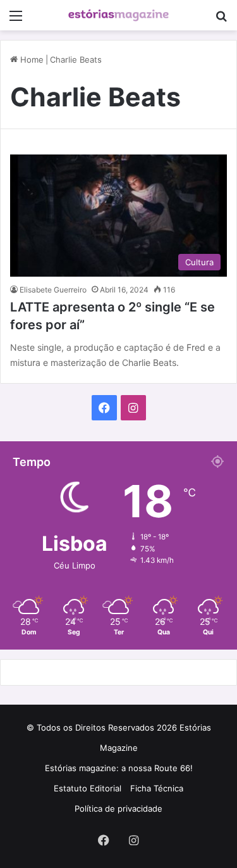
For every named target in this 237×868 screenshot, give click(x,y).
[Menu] (15, 20)
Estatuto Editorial (87, 788)
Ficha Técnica (156, 788)
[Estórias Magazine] (118, 15)
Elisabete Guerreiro (53, 289)
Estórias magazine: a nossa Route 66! (119, 768)
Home (31, 59)
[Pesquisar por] (221, 20)
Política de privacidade (118, 808)
